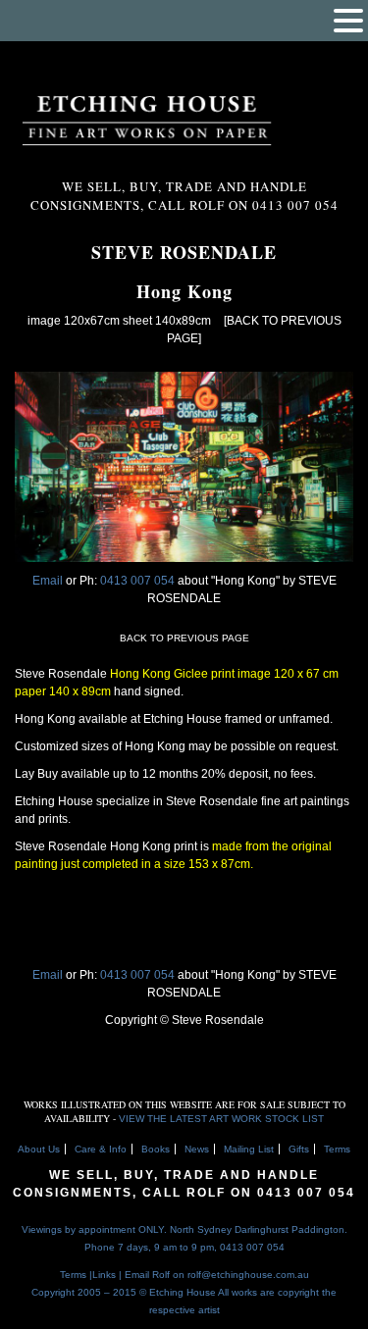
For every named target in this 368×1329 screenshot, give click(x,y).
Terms (337, 1149)
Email (47, 581)
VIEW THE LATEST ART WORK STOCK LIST (221, 1118)
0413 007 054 (139, 581)
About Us (39, 1149)
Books (155, 1149)
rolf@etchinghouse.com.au (248, 1274)
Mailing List (249, 1149)
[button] (348, 20)
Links (104, 1274)
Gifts (299, 1149)
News (196, 1149)
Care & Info (101, 1149)
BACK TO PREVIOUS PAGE (184, 638)
